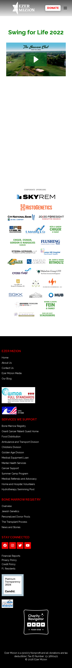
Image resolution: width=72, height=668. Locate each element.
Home (5, 357)
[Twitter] (20, 545)
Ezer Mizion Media (12, 373)
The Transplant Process (14, 522)
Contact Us (8, 368)
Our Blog (7, 378)
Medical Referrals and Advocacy (19, 478)
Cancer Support (10, 468)
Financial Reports (11, 556)
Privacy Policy (9, 560)
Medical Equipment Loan (15, 457)
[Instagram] (12, 545)
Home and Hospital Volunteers (18, 484)
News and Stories (11, 527)
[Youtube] (27, 545)
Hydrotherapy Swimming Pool (18, 489)
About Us (7, 362)
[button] (36, 59)
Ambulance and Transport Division (20, 442)
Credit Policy (9, 564)
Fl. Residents (8, 568)
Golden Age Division (13, 452)
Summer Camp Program (15, 473)
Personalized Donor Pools (16, 516)
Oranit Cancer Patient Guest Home (20, 431)
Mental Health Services (14, 463)
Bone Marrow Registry (14, 426)
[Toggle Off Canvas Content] (65, 8)
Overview (7, 506)
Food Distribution (11, 436)
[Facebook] (5, 545)
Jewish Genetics (10, 511)
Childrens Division (11, 447)
